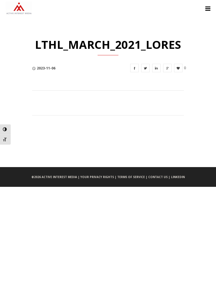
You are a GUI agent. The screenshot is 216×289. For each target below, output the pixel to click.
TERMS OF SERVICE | (132, 177)
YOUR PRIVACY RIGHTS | (98, 177)
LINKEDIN (178, 177)
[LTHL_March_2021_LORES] (134, 68)
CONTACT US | (159, 177)
